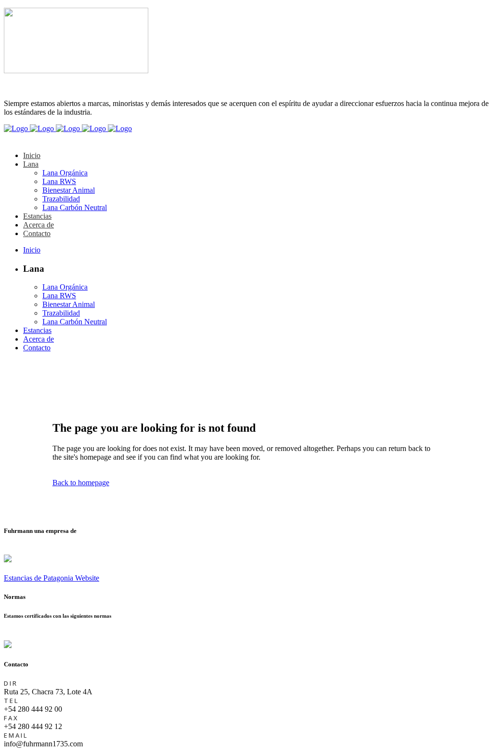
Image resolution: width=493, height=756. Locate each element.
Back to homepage (80, 482)
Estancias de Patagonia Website (51, 578)
